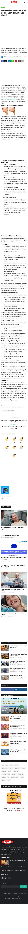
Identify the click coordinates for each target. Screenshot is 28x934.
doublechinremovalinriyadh (17, 407)
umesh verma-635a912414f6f (15, 649)
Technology (15, 771)
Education (14, 774)
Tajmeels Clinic (5, 768)
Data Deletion (7, 898)
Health (3, 7)
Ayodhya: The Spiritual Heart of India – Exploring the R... (18, 734)
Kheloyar (8, 780)
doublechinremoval (5, 407)
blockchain (4, 771)
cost (3, 765)
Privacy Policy (19, 896)
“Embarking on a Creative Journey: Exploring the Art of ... (13, 866)
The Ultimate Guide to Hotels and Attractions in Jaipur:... (17, 726)
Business (17, 768)
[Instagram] (5, 878)
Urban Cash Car (13, 671)
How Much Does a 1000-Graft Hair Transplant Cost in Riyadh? (13, 566)
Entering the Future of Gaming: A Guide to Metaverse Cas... (13, 870)
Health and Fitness (6, 774)
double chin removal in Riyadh (10, 99)
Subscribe (23, 887)
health (7, 765)
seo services (20, 774)
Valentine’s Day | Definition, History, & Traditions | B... (18, 646)
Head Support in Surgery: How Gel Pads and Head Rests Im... (14, 558)
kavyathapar (12, 657)
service (9, 771)
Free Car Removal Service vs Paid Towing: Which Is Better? (17, 669)
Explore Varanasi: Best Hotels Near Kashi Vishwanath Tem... (18, 717)
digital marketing (15, 777)
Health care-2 (3, 531)
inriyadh (16, 765)
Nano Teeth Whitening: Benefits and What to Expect (12, 528)
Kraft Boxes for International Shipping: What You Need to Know (14, 427)
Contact (3, 896)
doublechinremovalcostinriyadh (8, 410)
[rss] (9, 878)
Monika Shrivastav (13, 678)
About (24, 896)
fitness (3, 780)
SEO (8, 777)
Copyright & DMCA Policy (17, 898)
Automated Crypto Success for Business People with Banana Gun (14, 421)
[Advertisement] (14, 32)
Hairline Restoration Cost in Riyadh (10, 535)
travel (11, 765)
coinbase (4, 777)
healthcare (23, 768)
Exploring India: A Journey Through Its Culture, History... (18, 742)
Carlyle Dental (3, 592)
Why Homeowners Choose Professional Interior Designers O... (18, 676)
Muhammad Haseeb (8, 56)
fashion (11, 768)
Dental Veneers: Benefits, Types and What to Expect (12, 613)
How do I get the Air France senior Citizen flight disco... (17, 662)
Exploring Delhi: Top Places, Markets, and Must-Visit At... (18, 750)
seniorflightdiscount (13, 664)
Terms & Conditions (10, 896)
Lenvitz (2, 561)
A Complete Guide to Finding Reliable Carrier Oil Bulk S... (18, 655)
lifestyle (22, 777)
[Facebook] (2, 878)
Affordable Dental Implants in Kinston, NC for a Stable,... (13, 589)
